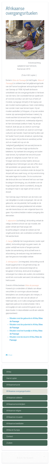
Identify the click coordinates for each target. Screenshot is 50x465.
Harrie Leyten (11, 378)
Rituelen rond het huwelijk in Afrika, (24, 331)
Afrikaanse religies (13, 411)
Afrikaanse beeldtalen (15, 423)
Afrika (8, 372)
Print (10, 355)
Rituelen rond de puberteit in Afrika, (24, 324)
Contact (9, 436)
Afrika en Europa (13, 430)
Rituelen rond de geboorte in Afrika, (24, 318)
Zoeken (9, 443)
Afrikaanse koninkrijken (15, 404)
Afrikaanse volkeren (14, 398)
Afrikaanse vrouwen (14, 417)
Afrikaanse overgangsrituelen (18, 391)
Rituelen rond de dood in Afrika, (22, 337)
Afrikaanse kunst (13, 385)
